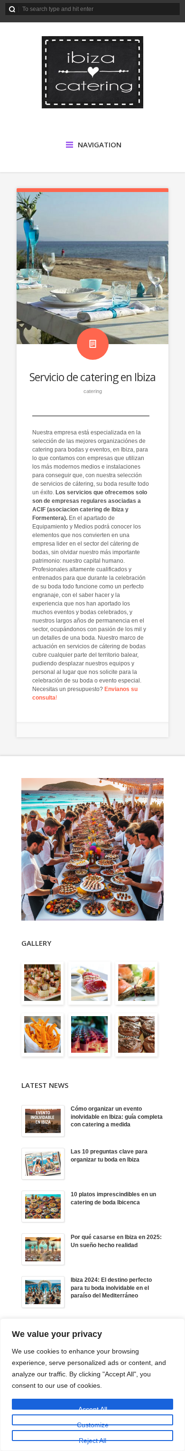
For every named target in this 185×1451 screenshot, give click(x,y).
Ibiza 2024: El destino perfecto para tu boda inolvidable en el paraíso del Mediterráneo (111, 1288)
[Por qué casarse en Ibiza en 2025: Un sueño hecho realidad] (43, 1249)
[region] (92, 1384)
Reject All (92, 1439)
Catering (92, 391)
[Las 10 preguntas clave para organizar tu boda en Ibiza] (43, 1164)
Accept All (92, 1407)
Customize (93, 1423)
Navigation (99, 144)
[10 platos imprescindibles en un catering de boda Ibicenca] (43, 1206)
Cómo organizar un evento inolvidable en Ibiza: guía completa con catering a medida (117, 1116)
